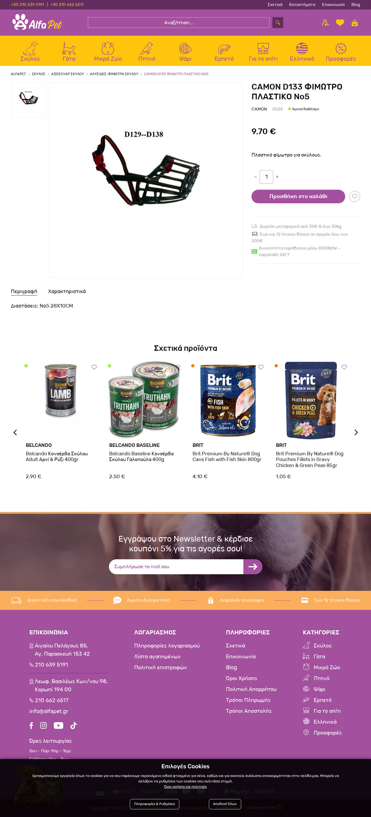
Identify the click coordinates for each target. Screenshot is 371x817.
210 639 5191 (51, 664)
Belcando (39, 445)
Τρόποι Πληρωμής (248, 700)
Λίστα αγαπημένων (157, 656)
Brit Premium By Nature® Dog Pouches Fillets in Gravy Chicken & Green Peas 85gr (310, 459)
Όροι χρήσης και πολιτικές (185, 787)
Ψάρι (319, 689)
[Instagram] (43, 726)
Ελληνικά (325, 722)
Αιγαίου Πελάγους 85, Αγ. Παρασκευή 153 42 (62, 650)
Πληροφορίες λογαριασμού (167, 645)
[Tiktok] (73, 726)
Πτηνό (321, 678)
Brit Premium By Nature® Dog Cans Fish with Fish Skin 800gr (227, 456)
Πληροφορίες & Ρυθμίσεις (154, 804)
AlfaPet (18, 74)
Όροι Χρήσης (241, 678)
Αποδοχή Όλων (225, 804)
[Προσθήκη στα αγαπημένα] (354, 196)
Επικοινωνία (333, 4)
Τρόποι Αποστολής (249, 711)
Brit (198, 445)
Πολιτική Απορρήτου (251, 689)
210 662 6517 (51, 700)
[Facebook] (31, 726)
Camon (259, 109)
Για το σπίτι (327, 711)
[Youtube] (58, 726)
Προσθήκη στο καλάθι (298, 196)
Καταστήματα (302, 4)
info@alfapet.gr (48, 711)
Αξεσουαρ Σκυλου (67, 74)
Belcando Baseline (134, 445)
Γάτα (319, 656)
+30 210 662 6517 (67, 4)
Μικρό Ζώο (327, 667)
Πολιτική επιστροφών (160, 667)
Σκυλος (38, 74)
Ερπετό (323, 700)
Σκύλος (323, 645)
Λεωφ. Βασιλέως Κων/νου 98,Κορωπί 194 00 (71, 685)
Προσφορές (328, 732)
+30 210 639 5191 (27, 4)
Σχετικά (275, 4)
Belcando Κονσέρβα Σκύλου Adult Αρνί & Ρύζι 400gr (57, 456)
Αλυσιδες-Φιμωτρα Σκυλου (114, 74)
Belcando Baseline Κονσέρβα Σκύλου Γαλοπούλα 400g (141, 456)
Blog (355, 4)
